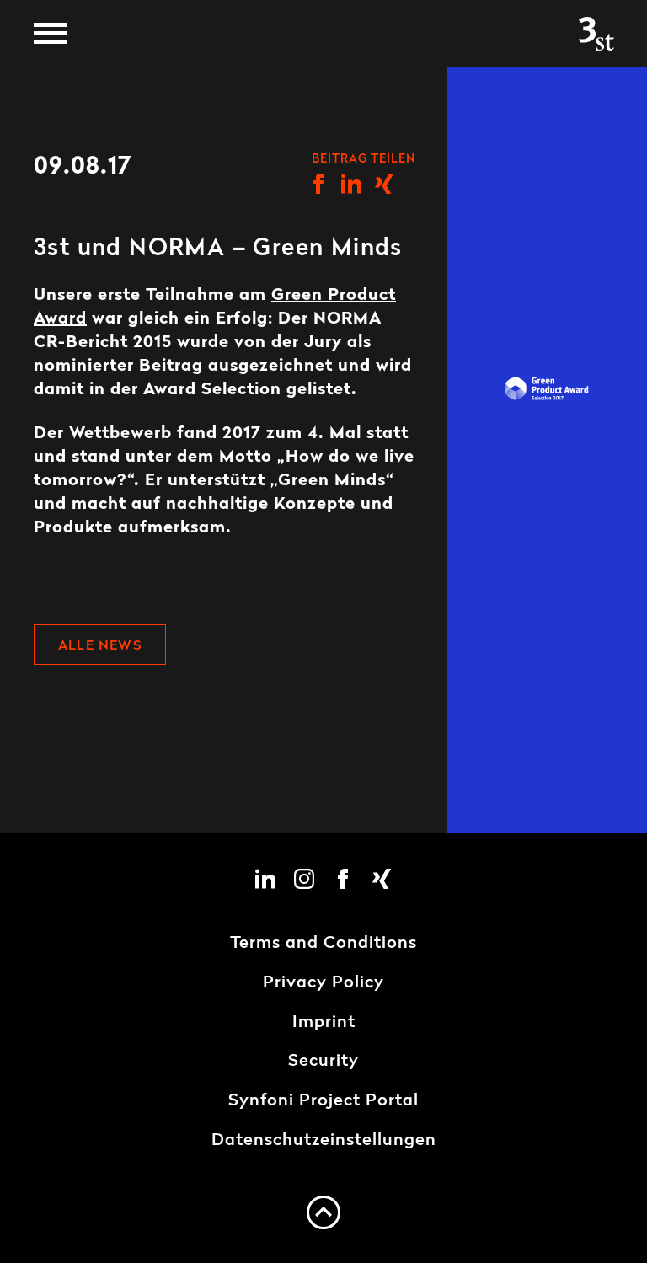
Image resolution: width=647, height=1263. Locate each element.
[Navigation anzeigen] (50, 33)
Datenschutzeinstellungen (323, 1140)
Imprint (324, 1022)
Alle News (100, 646)
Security (323, 1061)
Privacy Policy (323, 983)
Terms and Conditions (323, 943)
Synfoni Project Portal (323, 1101)
